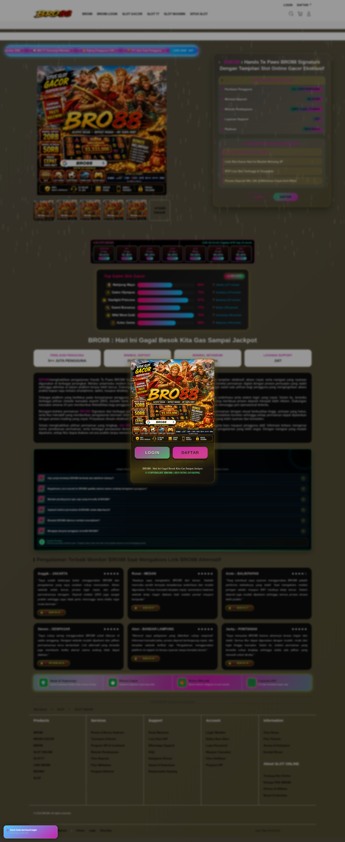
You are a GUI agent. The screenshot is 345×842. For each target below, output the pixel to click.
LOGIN (152, 452)
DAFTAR (190, 452)
